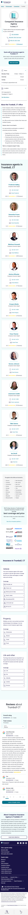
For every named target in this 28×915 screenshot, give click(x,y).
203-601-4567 (15, 459)
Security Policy (14, 877)
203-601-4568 (15, 309)
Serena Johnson (14, 364)
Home (2, 6)
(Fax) (15, 40)
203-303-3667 (15, 190)
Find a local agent (5, 852)
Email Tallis (15, 432)
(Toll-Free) (15, 37)
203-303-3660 (15, 220)
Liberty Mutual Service (6, 871)
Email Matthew (15, 253)
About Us (3, 859)
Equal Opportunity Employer (12, 905)
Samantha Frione (14, 214)
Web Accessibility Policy (7, 879)
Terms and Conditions (6, 881)
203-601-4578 (15, 279)
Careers (3, 861)
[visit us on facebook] (18, 843)
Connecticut (16, 6)
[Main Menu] (25, 2)
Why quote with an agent (7, 853)
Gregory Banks (14, 304)
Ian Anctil (14, 453)
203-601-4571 (15, 249)
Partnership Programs (6, 869)
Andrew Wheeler (14, 274)
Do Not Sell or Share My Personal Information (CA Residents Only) (13, 889)
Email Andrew (15, 282)
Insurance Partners (5, 865)
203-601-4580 (15, 399)
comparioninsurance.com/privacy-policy (8, 901)
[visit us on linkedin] (20, 843)
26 (20, 797)
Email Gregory (15, 312)
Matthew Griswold (14, 244)
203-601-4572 (15, 369)
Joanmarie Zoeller (14, 394)
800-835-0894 (4, 850)
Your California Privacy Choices (11, 886)
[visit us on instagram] (23, 843)
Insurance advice (5, 867)
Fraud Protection (18, 881)
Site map (3, 883)
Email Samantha (15, 223)
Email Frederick (15, 193)
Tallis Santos (14, 423)
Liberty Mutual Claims (6, 873)
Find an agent (9, 6)
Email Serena (15, 372)
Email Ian (15, 462)
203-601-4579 (15, 429)
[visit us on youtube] (26, 843)
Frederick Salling (14, 184)
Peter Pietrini (14, 334)
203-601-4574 (15, 339)
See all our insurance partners (14, 521)
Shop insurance (4, 863)
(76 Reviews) (19, 44)
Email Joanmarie (15, 402)
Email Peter (15, 342)
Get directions (5, 97)
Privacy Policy (4, 877)
